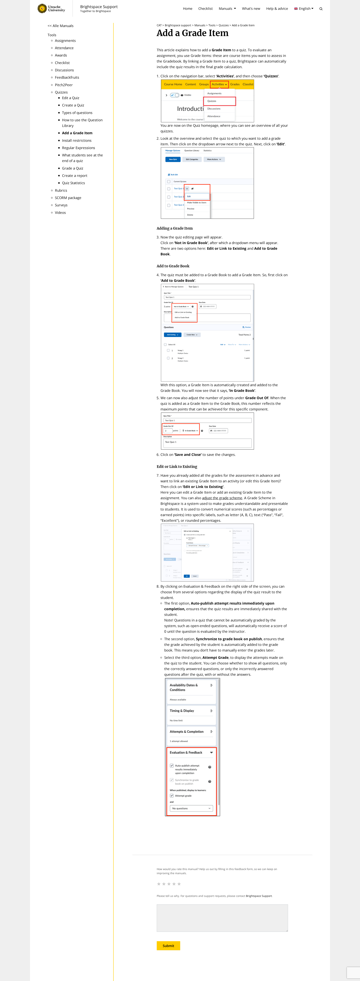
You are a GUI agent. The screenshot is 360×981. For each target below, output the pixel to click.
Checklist (205, 8)
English (304, 8)
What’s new (251, 8)
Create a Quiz (73, 105)
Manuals (225, 8)
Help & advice (277, 8)
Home (187, 8)
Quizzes (61, 92)
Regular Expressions (78, 147)
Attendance (64, 47)
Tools (52, 34)
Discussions (64, 70)
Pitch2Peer (64, 84)
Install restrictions (77, 140)
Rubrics (61, 190)
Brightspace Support (259, 896)
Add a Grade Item (77, 132)
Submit (168, 945)
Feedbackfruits (67, 77)
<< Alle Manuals (61, 25)
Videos (60, 212)
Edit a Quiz (70, 97)
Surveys (61, 205)
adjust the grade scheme (222, 497)
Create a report (74, 175)
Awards (61, 55)
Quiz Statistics (73, 182)
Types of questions (77, 112)
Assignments (65, 40)
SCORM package (68, 197)
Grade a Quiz (72, 168)
